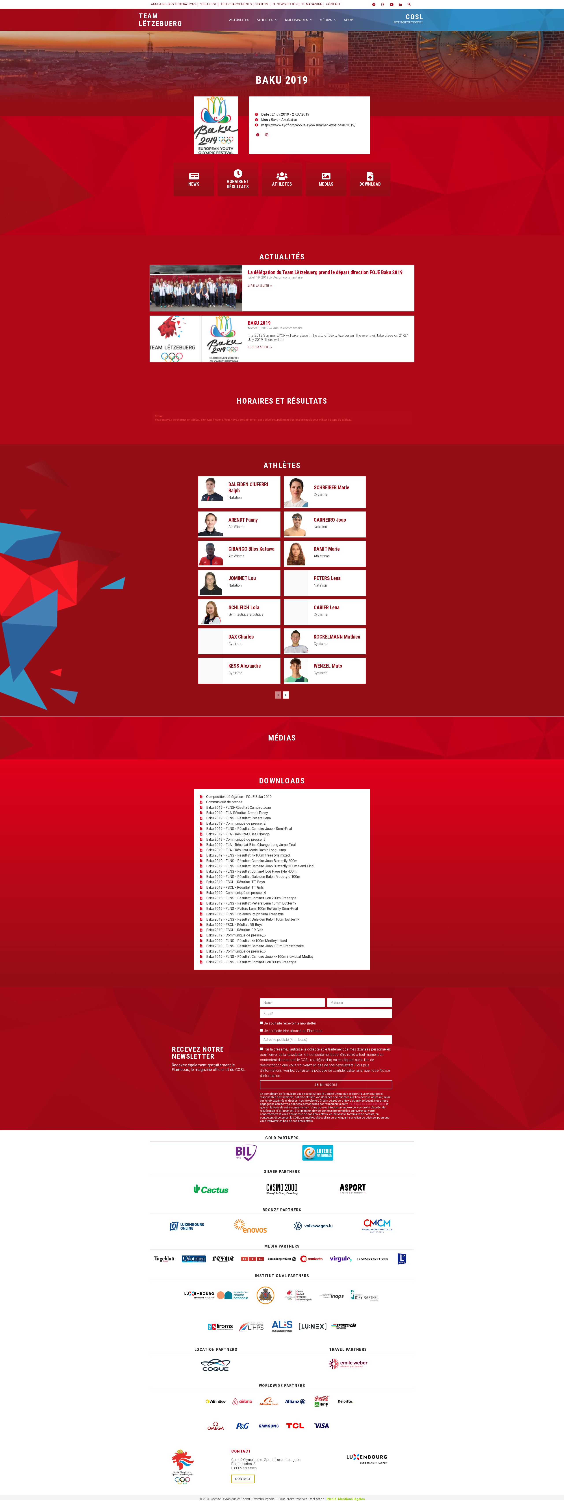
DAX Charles (241, 637)
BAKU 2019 (259, 323)
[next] (286, 695)
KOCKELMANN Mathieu (337, 637)
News (193, 184)
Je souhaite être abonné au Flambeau (293, 1030)
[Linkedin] (400, 4)
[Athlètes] (282, 176)
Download (370, 184)
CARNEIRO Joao (330, 520)
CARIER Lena (327, 608)
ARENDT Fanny (243, 520)
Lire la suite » (260, 285)
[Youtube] (391, 4)
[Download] (370, 176)
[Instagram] (382, 4)
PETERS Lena (327, 578)
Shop (348, 20)
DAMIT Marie (327, 549)
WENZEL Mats (328, 666)
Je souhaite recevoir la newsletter (290, 1023)
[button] (409, 4)
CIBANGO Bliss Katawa (251, 549)
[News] (193, 176)
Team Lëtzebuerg (160, 20)
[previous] (278, 695)
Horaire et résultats (238, 184)
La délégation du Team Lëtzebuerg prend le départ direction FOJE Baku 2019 (325, 272)
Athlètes (265, 20)
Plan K (331, 1499)
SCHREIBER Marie (331, 488)
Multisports (296, 20)
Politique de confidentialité (367, 1104)
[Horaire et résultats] (238, 173)
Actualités (239, 20)
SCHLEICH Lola (243, 608)
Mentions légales (351, 1499)
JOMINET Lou (242, 578)
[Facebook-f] (374, 4)
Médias (326, 20)
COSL (408, 18)
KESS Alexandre (244, 666)
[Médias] (326, 176)
